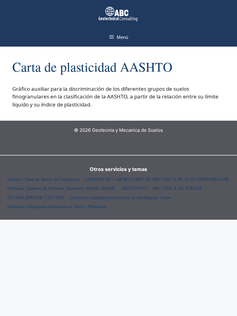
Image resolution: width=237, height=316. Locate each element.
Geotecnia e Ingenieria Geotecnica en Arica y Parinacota (56, 206)
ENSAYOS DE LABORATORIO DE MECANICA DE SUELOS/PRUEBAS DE (157, 179)
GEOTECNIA (134, 188)
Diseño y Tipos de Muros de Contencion (43, 179)
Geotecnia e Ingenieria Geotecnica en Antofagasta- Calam (120, 197)
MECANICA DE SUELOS (177, 188)
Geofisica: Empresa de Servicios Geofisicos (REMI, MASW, (61, 188)
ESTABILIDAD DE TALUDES (35, 197)
